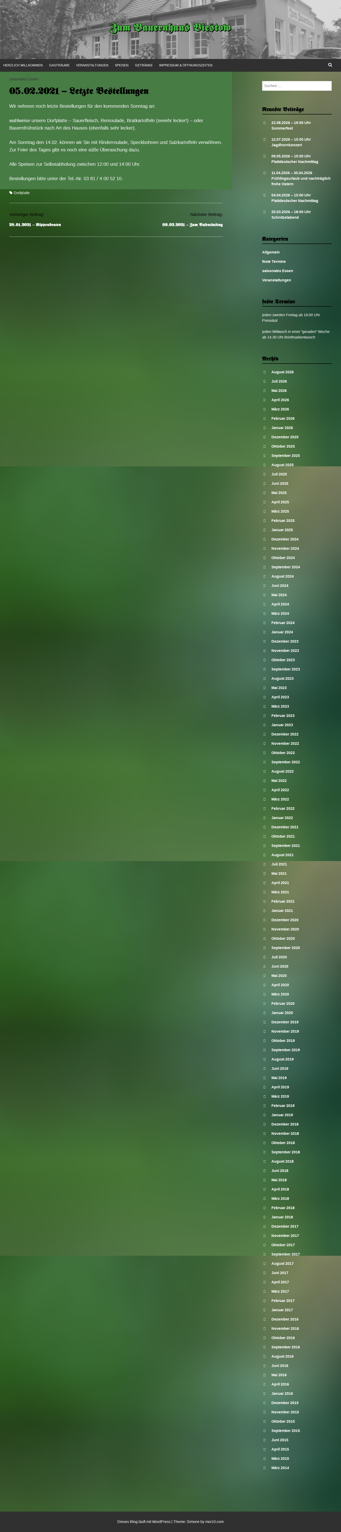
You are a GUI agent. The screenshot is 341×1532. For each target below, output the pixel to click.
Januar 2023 (282, 725)
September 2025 (285, 456)
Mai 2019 (279, 1078)
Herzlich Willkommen (23, 65)
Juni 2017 (279, 1273)
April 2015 (280, 1449)
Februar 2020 (283, 1003)
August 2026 (282, 372)
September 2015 (285, 1431)
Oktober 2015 (283, 1421)
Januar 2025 (282, 530)
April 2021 (280, 883)
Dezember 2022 (285, 734)
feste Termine (274, 261)
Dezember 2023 (285, 641)
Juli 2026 (279, 381)
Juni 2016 (279, 1366)
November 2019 (285, 1031)
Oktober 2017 (283, 1245)
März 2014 (280, 1468)
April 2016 (280, 1384)
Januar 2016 (282, 1393)
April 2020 (280, 985)
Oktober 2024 (283, 558)
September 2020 (285, 948)
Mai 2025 (279, 493)
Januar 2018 (282, 1217)
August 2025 (282, 465)
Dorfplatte (22, 193)
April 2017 (280, 1282)
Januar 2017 (282, 1310)
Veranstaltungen (92, 65)
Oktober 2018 (283, 1143)
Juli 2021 (279, 864)
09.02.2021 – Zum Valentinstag (192, 225)
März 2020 (280, 994)
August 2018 (282, 1161)
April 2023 (280, 697)
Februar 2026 (283, 418)
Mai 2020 (279, 976)
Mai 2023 (279, 688)
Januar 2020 (282, 1013)
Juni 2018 (279, 1171)
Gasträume (59, 65)
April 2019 (280, 1087)
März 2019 (280, 1096)
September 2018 (285, 1152)
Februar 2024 (283, 623)
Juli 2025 (279, 474)
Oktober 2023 (283, 660)
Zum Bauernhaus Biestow (170, 28)
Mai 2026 (279, 391)
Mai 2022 (279, 781)
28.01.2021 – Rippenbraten (35, 225)
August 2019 (282, 1059)
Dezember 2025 (285, 437)
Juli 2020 (279, 957)
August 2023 (282, 678)
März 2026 (280, 409)
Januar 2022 (282, 818)
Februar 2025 (283, 521)
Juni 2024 (279, 586)
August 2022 (282, 771)
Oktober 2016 (283, 1338)
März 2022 (280, 799)
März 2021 (280, 892)
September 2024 (285, 567)
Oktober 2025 (283, 446)
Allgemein (271, 252)
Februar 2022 (283, 808)
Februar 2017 (283, 1301)
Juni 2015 (279, 1440)
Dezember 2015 (285, 1403)
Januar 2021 (282, 911)
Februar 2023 (283, 716)
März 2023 (280, 706)
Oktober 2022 (283, 753)
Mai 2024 (279, 595)
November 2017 (285, 1236)
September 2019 (285, 1050)
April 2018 (280, 1189)
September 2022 (285, 762)
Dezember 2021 (285, 827)
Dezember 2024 (285, 539)
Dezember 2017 (285, 1226)
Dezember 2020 (285, 920)
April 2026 (280, 400)
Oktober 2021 (283, 836)
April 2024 (280, 604)
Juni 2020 (279, 966)
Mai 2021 (279, 873)
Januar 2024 (282, 632)
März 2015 (280, 1458)
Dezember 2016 (285, 1319)
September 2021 (285, 846)
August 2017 (282, 1263)
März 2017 (280, 1291)
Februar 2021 (283, 901)
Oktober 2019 (283, 1041)
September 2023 (285, 669)
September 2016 (285, 1347)
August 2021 (282, 855)
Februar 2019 (283, 1106)
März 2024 (280, 613)
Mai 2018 (279, 1180)
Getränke (144, 65)
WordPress (161, 1522)
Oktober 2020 (283, 938)
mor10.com (214, 1522)
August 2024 (282, 576)
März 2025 (280, 511)
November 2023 (285, 651)
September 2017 (285, 1254)
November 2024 (285, 548)
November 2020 (285, 929)
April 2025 (280, 502)
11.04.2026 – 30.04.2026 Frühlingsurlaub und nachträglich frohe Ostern (301, 178)
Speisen (122, 65)
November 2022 (285, 743)
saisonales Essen (24, 79)
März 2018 (280, 1198)
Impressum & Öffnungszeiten (185, 65)
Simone (193, 1522)
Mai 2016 (279, 1375)
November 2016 (285, 1328)
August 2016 (282, 1356)
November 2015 (285, 1412)
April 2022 (280, 790)
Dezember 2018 (285, 1124)
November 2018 (285, 1133)
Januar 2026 (282, 428)
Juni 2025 (279, 483)
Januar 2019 (282, 1115)
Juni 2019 (279, 1068)
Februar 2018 (283, 1208)
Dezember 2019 (285, 1022)
